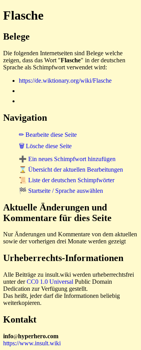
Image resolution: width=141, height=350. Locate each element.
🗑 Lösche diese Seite (45, 146)
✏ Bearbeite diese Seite (48, 134)
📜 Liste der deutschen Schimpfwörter (66, 180)
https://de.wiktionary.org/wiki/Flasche (65, 80)
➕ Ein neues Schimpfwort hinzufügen (67, 159)
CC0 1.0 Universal (50, 281)
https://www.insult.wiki (32, 343)
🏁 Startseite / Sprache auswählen (61, 190)
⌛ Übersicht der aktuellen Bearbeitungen (71, 169)
